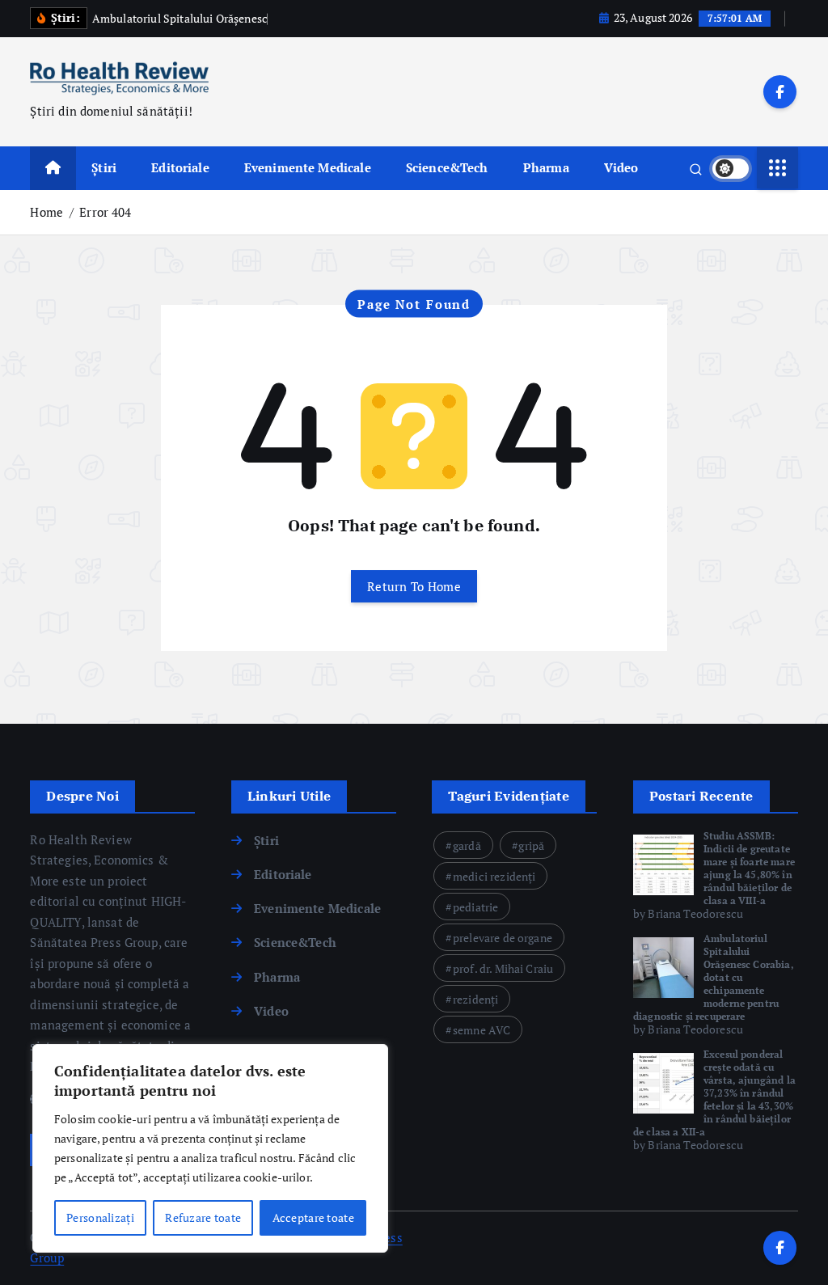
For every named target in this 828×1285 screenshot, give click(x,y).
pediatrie (475, 907)
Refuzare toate (203, 1217)
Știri (103, 167)
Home (46, 212)
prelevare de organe (502, 937)
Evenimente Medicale (307, 167)
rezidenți (475, 999)
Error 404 (105, 212)
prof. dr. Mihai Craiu (503, 968)
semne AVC (481, 1030)
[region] (210, 1148)
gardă (467, 845)
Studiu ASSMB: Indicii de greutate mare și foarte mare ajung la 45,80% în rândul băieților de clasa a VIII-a (749, 868)
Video (621, 167)
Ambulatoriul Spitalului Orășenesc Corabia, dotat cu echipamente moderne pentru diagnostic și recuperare (713, 977)
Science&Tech (447, 167)
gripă (531, 845)
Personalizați (100, 1217)
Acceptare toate (313, 1217)
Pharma (546, 167)
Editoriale (180, 167)
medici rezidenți (494, 876)
